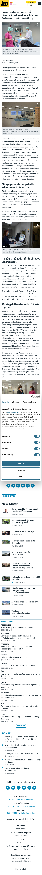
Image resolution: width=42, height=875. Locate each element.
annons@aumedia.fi (27, 806)
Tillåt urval (21, 470)
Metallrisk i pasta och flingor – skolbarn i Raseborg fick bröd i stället (17, 649)
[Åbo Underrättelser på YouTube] (24, 788)
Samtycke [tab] (5, 402)
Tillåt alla (21, 464)
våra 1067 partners (14, 412)
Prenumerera (31, 2)
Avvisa (21, 477)
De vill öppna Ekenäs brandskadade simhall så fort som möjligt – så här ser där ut (23, 739)
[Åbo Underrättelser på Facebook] (8, 788)
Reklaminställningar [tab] (30, 402)
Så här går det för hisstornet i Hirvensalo (21, 755)
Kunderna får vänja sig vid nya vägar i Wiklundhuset (20, 770)
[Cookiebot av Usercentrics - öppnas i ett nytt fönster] (31, 396)
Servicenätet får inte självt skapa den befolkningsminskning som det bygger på (18, 638)
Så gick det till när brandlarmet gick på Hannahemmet (21, 747)
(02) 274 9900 (14, 799)
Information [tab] (16, 402)
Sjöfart (4, 714)
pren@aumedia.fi (27, 799)
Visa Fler (21, 726)
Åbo (2, 672)
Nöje (2, 704)
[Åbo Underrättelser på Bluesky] (13, 788)
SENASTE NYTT (7, 621)
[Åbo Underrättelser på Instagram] (19, 788)
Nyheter (4, 655)
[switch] (37, 442)
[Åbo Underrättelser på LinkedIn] (29, 788)
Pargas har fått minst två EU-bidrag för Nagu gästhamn (23, 762)
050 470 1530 (12, 813)
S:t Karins (5, 693)
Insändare (5, 633)
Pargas (4, 682)
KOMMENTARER (9, 496)
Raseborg (5, 644)
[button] (31, 4)
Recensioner (6, 625)
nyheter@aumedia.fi (27, 813)
